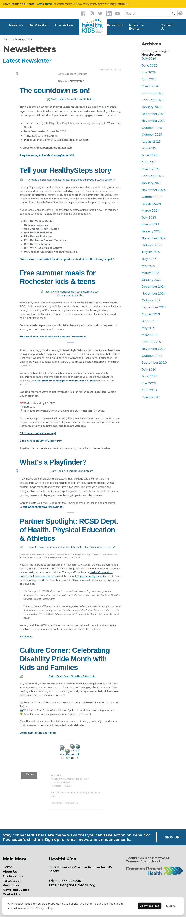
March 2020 (150, 397)
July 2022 (149, 259)
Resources (115, 25)
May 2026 (149, 72)
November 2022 (153, 238)
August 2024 (151, 203)
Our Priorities (39, 25)
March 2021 (150, 335)
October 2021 (151, 300)
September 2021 (154, 307)
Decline (171, 906)
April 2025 (149, 162)
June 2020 (149, 376)
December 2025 (153, 114)
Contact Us (167, 26)
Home (7, 39)
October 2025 (152, 127)
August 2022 (151, 252)
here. (53, 796)
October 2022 (152, 245)
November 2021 (153, 293)
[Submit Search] (173, 13)
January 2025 (151, 183)
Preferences (57, 803)
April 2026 (149, 79)
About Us (16, 25)
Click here (44, 4)
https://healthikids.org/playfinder (43, 506)
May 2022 (149, 266)
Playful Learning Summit (90, 576)
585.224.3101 (71, 881)
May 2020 (149, 383)
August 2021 (151, 314)
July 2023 (149, 217)
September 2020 (154, 362)
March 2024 (150, 210)
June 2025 (149, 155)
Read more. (26, 636)
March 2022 (150, 273)
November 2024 (154, 190)
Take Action (63, 25)
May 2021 (148, 328)
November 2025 (153, 121)
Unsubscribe (71, 803)
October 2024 (152, 197)
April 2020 (149, 390)
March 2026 (150, 86)
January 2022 (152, 279)
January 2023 (152, 231)
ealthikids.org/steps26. (100, 259)
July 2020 (149, 369)
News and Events (136, 26)
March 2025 (150, 169)
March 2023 (150, 224)
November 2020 (154, 349)
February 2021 (152, 342)
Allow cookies (149, 906)
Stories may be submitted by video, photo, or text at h (53, 259)
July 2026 (149, 58)
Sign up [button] (172, 837)
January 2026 (151, 107)
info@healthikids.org (77, 885)
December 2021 (153, 286)
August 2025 (151, 141)
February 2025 (152, 176)
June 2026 (149, 65)
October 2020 (152, 355)
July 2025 (149, 148)
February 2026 (152, 93)
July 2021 (148, 321)
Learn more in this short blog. (38, 732)
